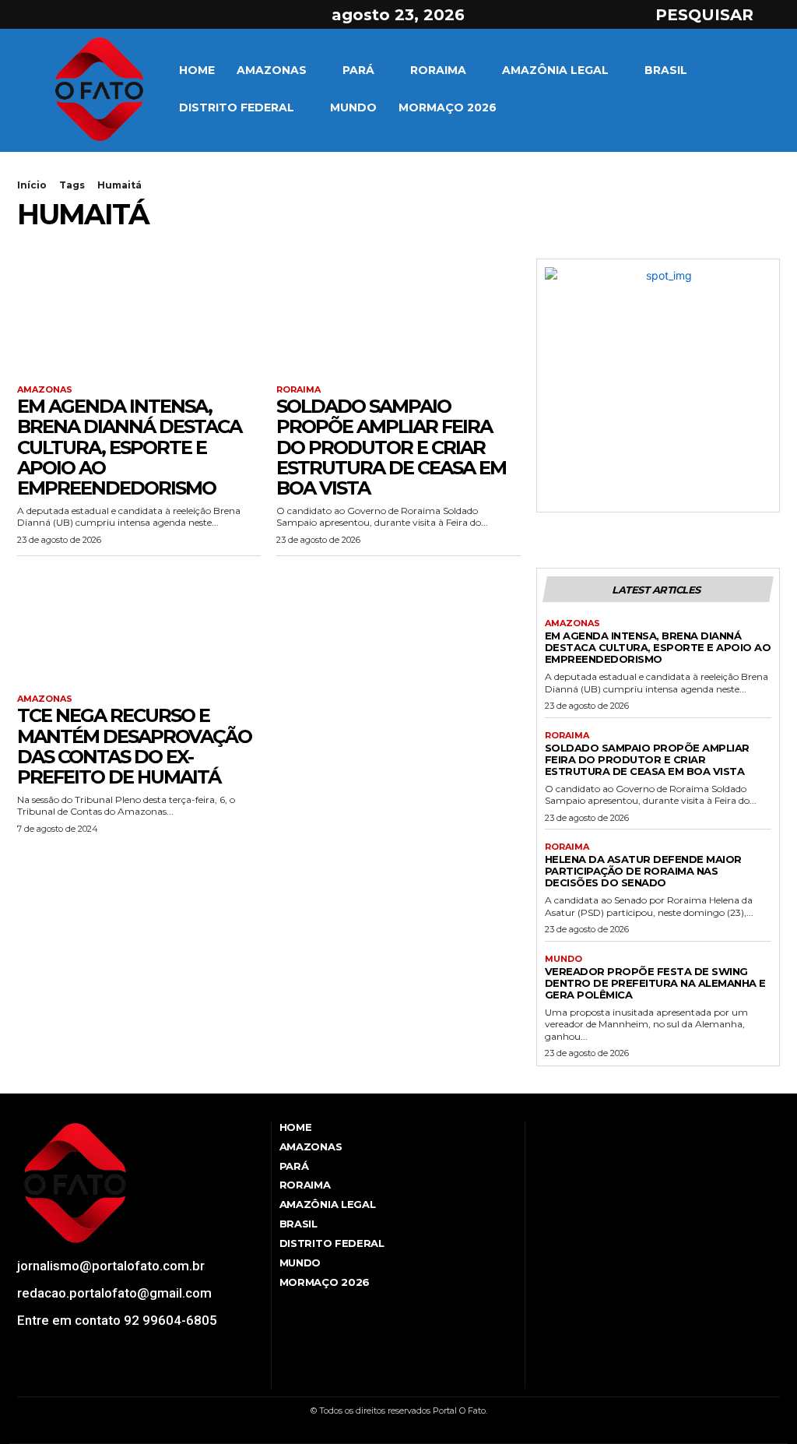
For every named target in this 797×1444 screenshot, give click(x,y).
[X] (81, 15)
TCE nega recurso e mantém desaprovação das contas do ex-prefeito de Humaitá (134, 746)
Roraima (298, 390)
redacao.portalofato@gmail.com (114, 1293)
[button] (718, 15)
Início (32, 185)
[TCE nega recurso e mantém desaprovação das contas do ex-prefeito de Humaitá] (139, 629)
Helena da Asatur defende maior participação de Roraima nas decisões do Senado (643, 871)
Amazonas (44, 390)
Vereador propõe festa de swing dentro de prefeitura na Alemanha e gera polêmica (655, 983)
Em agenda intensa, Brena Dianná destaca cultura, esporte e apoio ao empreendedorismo (129, 447)
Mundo (563, 959)
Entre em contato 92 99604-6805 (117, 1320)
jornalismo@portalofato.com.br (111, 1265)
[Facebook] (26, 15)
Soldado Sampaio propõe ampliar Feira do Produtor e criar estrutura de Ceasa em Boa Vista (391, 447)
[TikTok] (65, 1378)
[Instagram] (54, 15)
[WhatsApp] (108, 1378)
